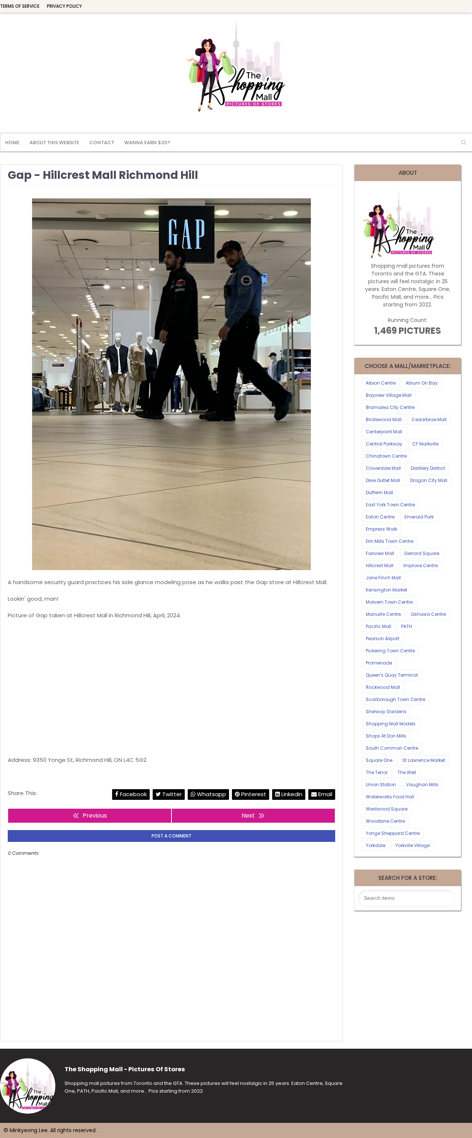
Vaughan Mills (422, 784)
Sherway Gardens (386, 711)
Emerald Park (419, 517)
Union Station (381, 784)
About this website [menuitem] (54, 142)
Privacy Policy (64, 6)
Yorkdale (375, 845)
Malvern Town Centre (389, 602)
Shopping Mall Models (391, 724)
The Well (407, 772)
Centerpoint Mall (384, 432)
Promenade (379, 663)
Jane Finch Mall (383, 578)
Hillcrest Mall (379, 565)
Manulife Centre (383, 614)
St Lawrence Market (423, 760)
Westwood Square (386, 809)
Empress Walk (381, 529)
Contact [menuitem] (101, 142)
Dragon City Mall (428, 480)
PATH (406, 626)
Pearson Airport (382, 638)
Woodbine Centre (385, 821)
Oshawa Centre (428, 614)
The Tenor (377, 772)
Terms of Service (19, 6)
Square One (379, 760)
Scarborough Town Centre (395, 699)
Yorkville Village (412, 845)
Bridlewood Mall (384, 419)
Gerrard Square (421, 553)
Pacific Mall (378, 626)
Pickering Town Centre (390, 651)
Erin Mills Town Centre (389, 541)
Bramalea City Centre (390, 407)
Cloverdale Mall (383, 468)
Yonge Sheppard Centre (393, 833)
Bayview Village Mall (389, 395)
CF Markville (425, 444)
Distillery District (428, 468)
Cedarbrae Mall (429, 419)
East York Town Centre (390, 505)
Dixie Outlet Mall (383, 480)
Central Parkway (384, 444)
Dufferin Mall (379, 492)
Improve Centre (420, 565)
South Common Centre (392, 748)
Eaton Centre (380, 517)
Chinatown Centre (386, 456)
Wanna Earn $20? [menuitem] (147, 142)
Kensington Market (386, 590)
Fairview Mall (380, 553)
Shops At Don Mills (386, 736)
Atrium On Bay (422, 383)
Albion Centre (381, 383)
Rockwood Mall (383, 687)
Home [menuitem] (12, 142)
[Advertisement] (171, 687)
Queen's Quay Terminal (392, 675)
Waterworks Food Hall (390, 797)
